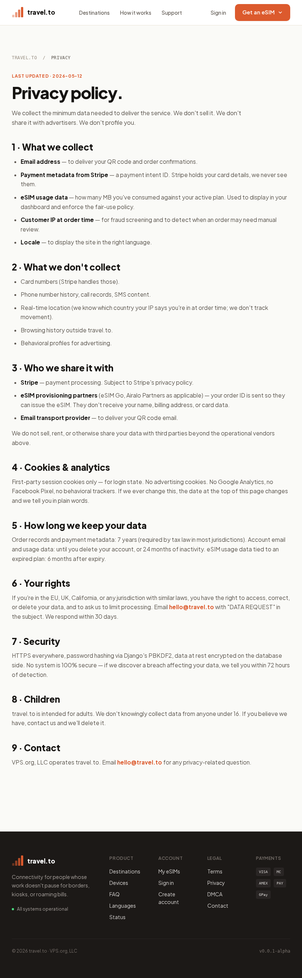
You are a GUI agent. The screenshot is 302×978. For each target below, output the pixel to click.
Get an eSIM (258, 12)
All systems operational (42, 909)
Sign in (218, 12)
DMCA (214, 894)
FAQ (114, 894)
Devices (118, 882)
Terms (214, 871)
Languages (122, 905)
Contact (217, 905)
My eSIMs (169, 871)
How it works (135, 12)
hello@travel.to (191, 606)
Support (172, 12)
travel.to (24, 57)
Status (117, 917)
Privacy (216, 882)
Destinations (94, 12)
